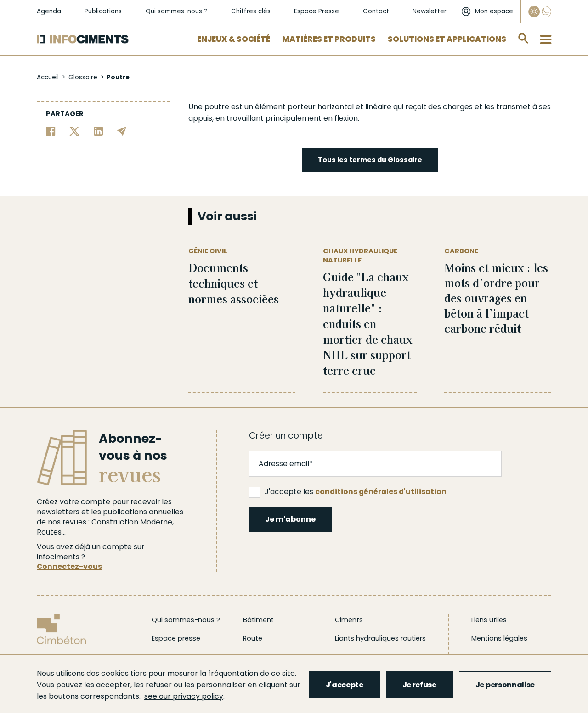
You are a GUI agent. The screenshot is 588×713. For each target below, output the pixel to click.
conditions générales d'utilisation (381, 491)
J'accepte (344, 685)
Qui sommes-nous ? (177, 11)
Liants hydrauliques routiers (380, 638)
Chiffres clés (251, 11)
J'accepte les (356, 491)
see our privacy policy (183, 696)
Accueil (48, 77)
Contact (376, 11)
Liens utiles (489, 619)
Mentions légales (499, 638)
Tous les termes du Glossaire (370, 159)
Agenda (49, 11)
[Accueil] (83, 39)
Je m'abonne (290, 519)
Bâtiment (258, 619)
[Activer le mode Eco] (539, 11)
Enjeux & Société (233, 39)
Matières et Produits (329, 39)
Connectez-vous (69, 566)
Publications (103, 11)
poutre (216, 106)
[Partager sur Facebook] (51, 130)
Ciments (349, 619)
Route (252, 638)
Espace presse (176, 638)
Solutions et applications (447, 39)
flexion (346, 118)
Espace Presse (316, 11)
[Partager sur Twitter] (74, 130)
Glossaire (82, 77)
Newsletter (430, 11)
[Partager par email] (122, 130)
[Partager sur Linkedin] (98, 130)
